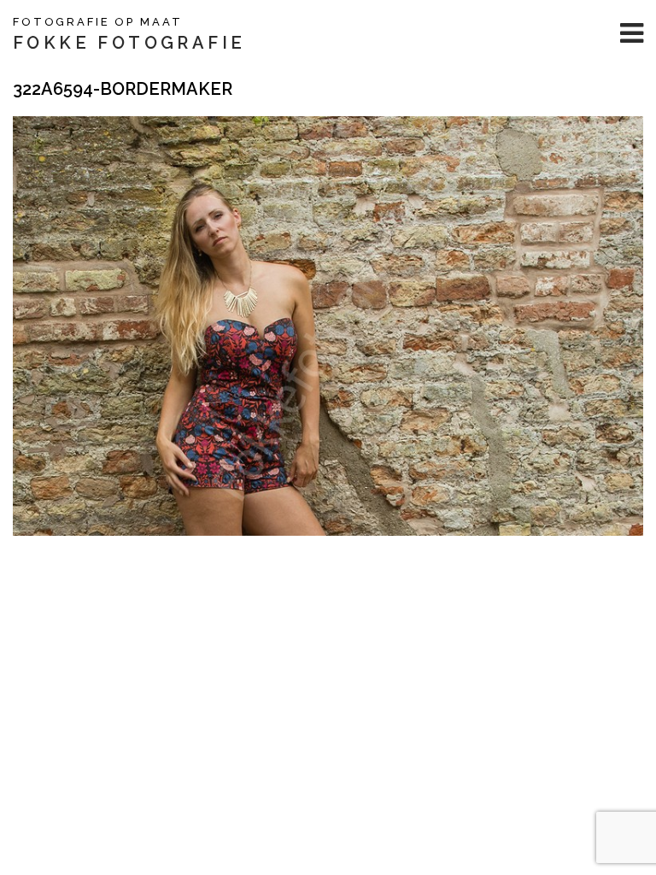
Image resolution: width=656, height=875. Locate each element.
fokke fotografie (129, 42)
